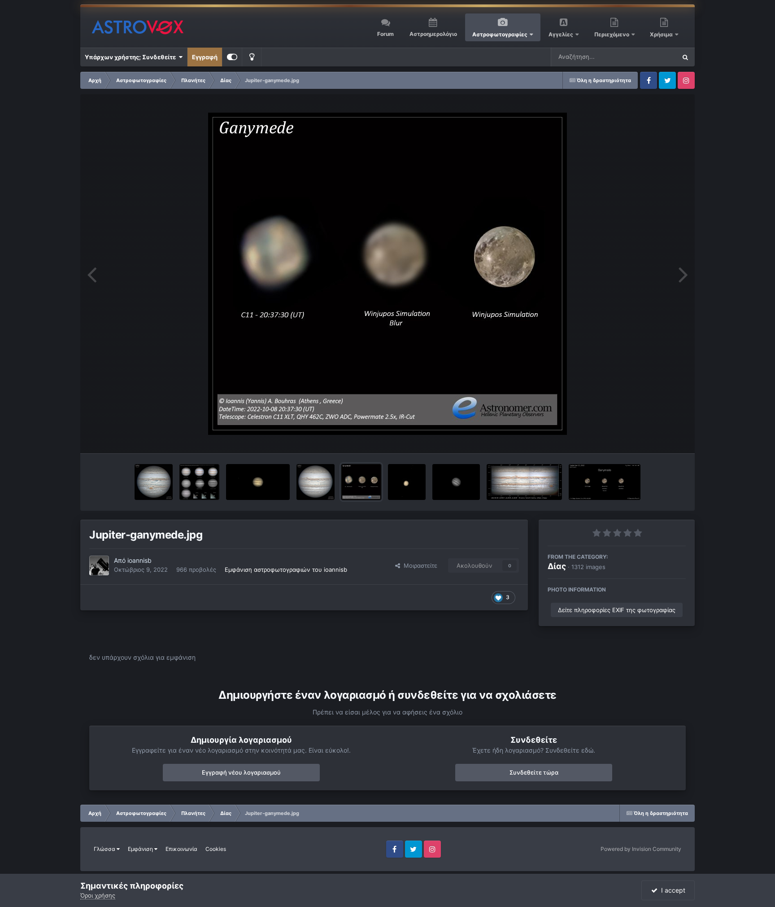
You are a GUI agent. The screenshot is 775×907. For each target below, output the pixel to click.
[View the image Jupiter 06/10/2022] (456, 482)
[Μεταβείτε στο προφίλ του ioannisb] (99, 565)
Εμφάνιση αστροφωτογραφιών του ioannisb (286, 569)
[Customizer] (232, 57)
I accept (671, 890)
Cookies (215, 849)
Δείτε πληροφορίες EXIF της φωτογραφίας (616, 609)
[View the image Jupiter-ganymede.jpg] (361, 482)
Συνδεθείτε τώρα (533, 772)
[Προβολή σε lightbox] (387, 274)
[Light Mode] (251, 57)
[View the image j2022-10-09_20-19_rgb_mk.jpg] (154, 482)
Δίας (557, 566)
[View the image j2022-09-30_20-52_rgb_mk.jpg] (315, 482)
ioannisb (139, 560)
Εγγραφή (205, 57)
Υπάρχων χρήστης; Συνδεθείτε (132, 57)
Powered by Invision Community (641, 849)
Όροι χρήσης (97, 895)
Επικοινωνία (181, 849)
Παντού (654, 56)
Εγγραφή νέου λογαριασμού (241, 772)
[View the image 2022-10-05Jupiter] (407, 482)
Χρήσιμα (662, 34)
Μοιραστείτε (418, 565)
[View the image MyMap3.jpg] (524, 482)
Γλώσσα (105, 849)
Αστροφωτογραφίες (499, 34)
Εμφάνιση (141, 849)
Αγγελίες (561, 34)
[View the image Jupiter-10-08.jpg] (258, 482)
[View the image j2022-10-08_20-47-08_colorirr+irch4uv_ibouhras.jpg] (199, 482)
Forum (385, 34)
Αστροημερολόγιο (433, 34)
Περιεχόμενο (612, 34)
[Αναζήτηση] (685, 57)
